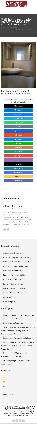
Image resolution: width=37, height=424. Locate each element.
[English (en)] (3, 386)
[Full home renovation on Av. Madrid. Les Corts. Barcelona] (18, 66)
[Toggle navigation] (16, 10)
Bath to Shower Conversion (14, 288)
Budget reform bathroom (13, 323)
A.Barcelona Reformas (12, 253)
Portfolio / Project (12, 27)
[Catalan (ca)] (3, 382)
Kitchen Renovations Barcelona (15, 266)
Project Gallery (9, 297)
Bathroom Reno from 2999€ (14, 275)
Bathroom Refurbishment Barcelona (17, 262)
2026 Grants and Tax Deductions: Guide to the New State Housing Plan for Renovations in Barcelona (18, 330)
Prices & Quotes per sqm (13, 284)
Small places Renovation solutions (17, 338)
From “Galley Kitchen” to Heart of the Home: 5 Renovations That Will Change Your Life (17, 345)
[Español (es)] (3, 377)
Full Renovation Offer (12, 271)
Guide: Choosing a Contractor (15, 293)
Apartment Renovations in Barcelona (17, 257)
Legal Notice (8, 394)
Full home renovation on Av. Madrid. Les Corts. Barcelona (16, 92)
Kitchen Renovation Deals (13, 279)
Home (3, 27)
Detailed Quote (9, 302)
